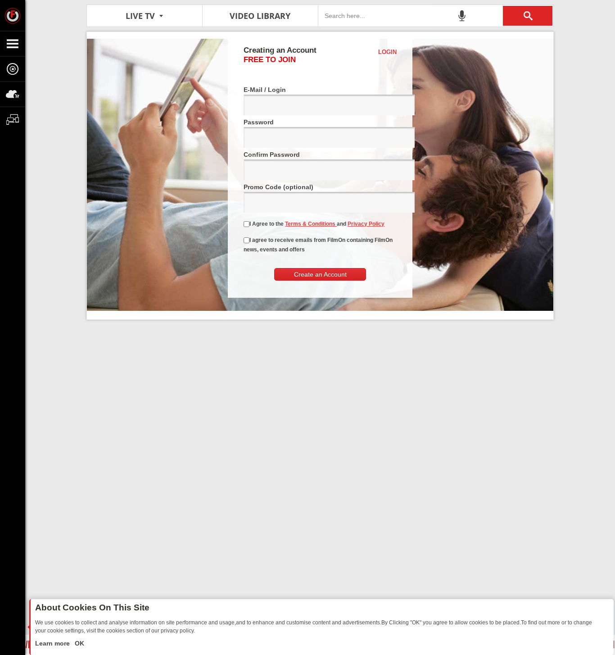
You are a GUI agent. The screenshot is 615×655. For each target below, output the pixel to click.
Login (387, 52)
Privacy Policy (366, 224)
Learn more (53, 643)
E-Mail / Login (265, 89)
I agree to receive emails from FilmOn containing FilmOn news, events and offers (318, 245)
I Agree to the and (316, 224)
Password (259, 122)
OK (78, 643)
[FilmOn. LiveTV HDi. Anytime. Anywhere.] (12, 15)
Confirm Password (272, 154)
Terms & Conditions (311, 224)
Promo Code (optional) (278, 187)
